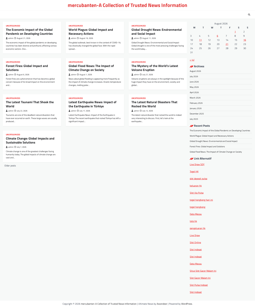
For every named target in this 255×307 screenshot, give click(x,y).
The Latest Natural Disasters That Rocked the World (154, 104)
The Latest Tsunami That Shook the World (30, 104)
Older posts (10, 165)
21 (227, 44)
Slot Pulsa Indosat (199, 285)
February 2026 (196, 103)
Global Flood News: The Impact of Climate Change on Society (91, 67)
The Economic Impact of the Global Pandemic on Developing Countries (29, 31)
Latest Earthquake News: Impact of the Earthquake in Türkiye (92, 104)
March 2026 (195, 97)
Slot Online (195, 242)
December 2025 (197, 113)
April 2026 (194, 92)
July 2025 (194, 118)
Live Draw (195, 235)
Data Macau (196, 214)
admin (10, 38)
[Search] (249, 14)
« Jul (192, 60)
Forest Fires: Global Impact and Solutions (27, 67)
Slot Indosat (196, 249)
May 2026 (194, 87)
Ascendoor (162, 304)
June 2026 (194, 81)
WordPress (186, 304)
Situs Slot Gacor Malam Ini (203, 271)
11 (200, 40)
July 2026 (194, 76)
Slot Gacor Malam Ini (200, 278)
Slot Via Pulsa (196, 193)
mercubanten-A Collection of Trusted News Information (127, 5)
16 (244, 40)
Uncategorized (13, 26)
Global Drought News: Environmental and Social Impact (156, 31)
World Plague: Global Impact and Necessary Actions (91, 31)
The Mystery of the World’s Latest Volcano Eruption (154, 67)
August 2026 (195, 71)
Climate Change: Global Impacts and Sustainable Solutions (30, 140)
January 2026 (196, 108)
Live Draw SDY (197, 164)
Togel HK (194, 171)
